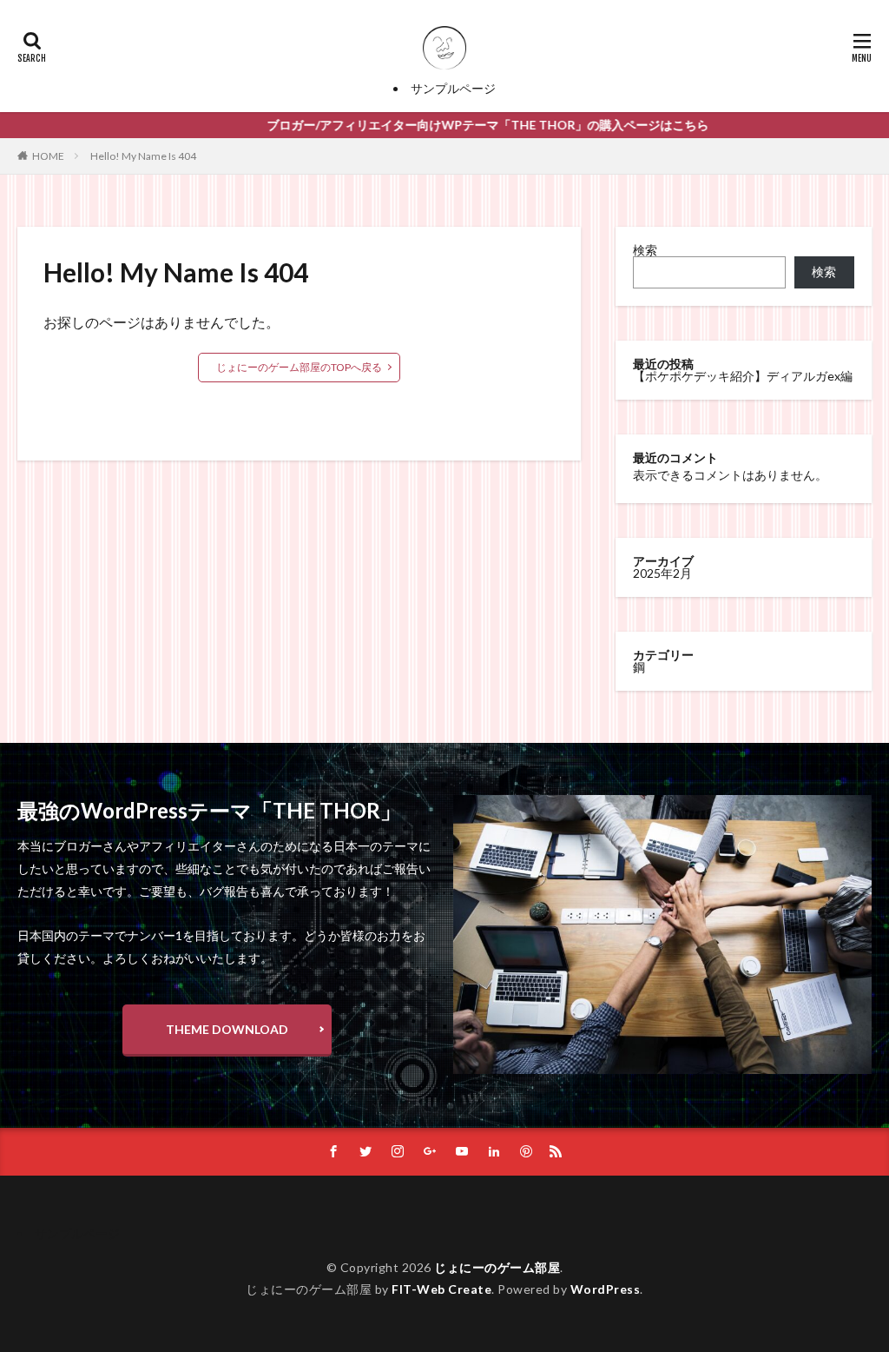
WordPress (605, 1289)
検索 (645, 249)
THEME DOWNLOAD (227, 1029)
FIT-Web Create (441, 1289)
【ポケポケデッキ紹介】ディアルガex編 (743, 375)
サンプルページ (453, 88)
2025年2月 (662, 573)
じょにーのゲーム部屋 (497, 1267)
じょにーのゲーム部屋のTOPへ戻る (299, 367)
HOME (48, 155)
